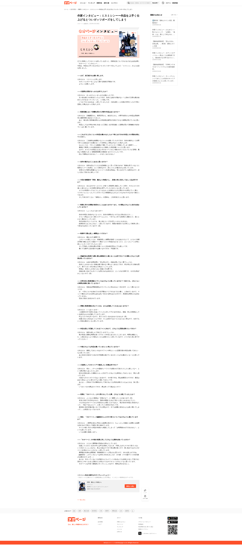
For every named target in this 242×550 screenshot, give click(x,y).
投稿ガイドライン (143, 529)
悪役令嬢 (86, 511)
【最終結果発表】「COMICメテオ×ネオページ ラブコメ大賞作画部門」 (163, 66)
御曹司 (107, 511)
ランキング (91, 3)
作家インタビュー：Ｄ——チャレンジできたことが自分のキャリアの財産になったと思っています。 (163, 78)
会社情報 (100, 522)
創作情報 (73, 9)
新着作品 (99, 3)
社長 (101, 511)
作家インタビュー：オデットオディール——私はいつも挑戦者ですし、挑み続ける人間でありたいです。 (163, 55)
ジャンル (82, 2)
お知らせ (119, 531)
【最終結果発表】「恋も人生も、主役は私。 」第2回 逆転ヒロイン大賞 (163, 43)
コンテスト (114, 3)
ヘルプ (99, 524)
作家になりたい (121, 522)
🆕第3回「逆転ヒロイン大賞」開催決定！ (163, 21)
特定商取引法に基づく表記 (145, 527)
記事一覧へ (174, 14)
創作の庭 (106, 3)
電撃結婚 (114, 511)
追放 (74, 511)
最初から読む (130, 486)
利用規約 (140, 524)
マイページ (120, 524)
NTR (121, 511)
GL (132, 511)
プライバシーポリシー (144, 522)
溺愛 (79, 511)
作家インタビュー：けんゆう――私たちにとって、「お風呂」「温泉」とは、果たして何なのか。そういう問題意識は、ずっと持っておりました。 (163, 31)
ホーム (66, 9)
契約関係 (94, 511)
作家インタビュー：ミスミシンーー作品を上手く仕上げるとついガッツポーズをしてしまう (105, 9)
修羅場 (127, 511)
